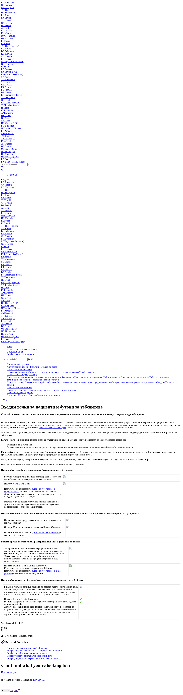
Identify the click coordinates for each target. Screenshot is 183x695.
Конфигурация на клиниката (21, 354)
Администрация (15, 351)
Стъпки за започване (17, 372)
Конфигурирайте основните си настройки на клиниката (34, 650)
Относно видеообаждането (20, 392)
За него (52, 382)
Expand (14, 690)
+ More (4, 400)
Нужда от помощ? (15, 382)
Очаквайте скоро (49, 367)
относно (57, 395)
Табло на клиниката (159, 377)
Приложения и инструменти (135, 377)
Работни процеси (111, 377)
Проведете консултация (18, 377)
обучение (32, 372)
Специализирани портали (19, 387)
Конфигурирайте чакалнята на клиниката (27, 653)
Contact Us (12, 175)
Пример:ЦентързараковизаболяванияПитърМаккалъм (32, 527)
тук (16, 568)
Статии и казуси (44, 395)
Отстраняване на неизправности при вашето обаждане (138, 382)
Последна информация (18, 364)
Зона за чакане (37, 377)
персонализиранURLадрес (52, 427)
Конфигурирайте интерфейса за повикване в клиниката (34, 658)
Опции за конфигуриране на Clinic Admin (27, 648)
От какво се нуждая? (70, 372)
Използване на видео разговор (22, 349)
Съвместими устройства (37, 382)
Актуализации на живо (18, 367)
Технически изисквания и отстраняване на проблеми (33, 379)
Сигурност (12, 395)
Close (5, 691)
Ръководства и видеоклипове (88, 377)
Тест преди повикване (48, 372)
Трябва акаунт (87, 372)
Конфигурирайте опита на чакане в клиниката (29, 656)
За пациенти (68, 377)
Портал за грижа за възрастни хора (59, 390)
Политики (23, 395)
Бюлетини (35, 367)
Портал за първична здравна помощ (24, 390)
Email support (10, 672)
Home (9, 346)
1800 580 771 (39, 680)
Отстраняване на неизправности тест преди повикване (84, 382)
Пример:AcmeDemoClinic (17, 483)
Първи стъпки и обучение (19, 369)
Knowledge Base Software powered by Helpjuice (91, 687)
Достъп (32, 395)
